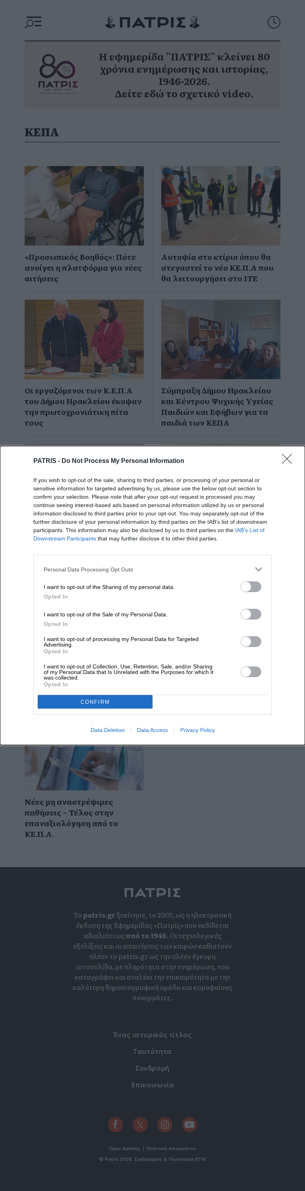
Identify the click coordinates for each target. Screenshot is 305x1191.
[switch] (251, 586)
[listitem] (152, 569)
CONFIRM (95, 702)
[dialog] (152, 595)
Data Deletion (108, 730)
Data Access (152, 730)
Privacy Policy (197, 730)
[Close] (289, 461)
